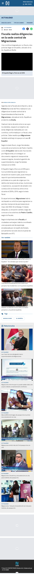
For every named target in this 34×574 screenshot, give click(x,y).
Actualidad (7, 27)
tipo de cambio (19, 22)
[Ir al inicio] (7, 3)
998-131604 (28, 4)
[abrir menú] (2, 3)
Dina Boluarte (6, 22)
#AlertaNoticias (28, 1)
